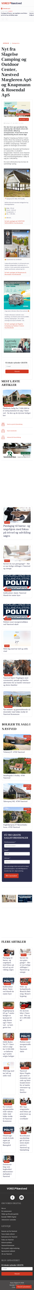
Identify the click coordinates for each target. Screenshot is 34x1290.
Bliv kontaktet (11, 876)
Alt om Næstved (6, 1254)
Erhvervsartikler (6, 1243)
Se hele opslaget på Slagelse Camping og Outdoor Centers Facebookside (14, 326)
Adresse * (7, 858)
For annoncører (6, 1211)
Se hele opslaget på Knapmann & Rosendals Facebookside (15, 273)
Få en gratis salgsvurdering (10, 1248)
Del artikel (23, 119)
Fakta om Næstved (7, 1240)
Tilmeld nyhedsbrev (23, 1287)
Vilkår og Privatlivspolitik (9, 1214)
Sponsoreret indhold (8, 1251)
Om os (3, 1208)
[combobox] (5, 862)
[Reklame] (17, 345)
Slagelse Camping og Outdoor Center (14, 282)
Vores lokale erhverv (8, 1234)
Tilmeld (17, 371)
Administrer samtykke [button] (8, 1220)
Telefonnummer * (10, 842)
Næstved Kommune (7, 1245)
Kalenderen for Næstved (9, 1237)
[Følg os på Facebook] (12, 1197)
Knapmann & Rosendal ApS (12, 231)
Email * (6, 850)
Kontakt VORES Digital (8, 1217)
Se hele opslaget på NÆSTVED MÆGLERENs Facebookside (15, 222)
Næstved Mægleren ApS (11, 170)
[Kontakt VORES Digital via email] (21, 1197)
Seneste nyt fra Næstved (9, 1231)
